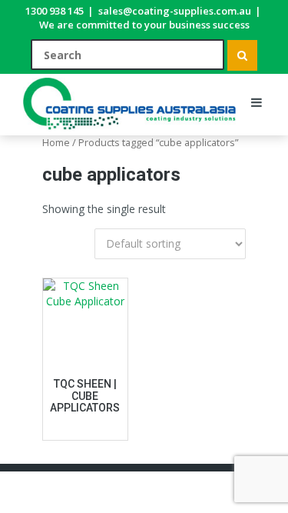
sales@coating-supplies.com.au (174, 11)
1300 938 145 (54, 11)
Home (56, 142)
